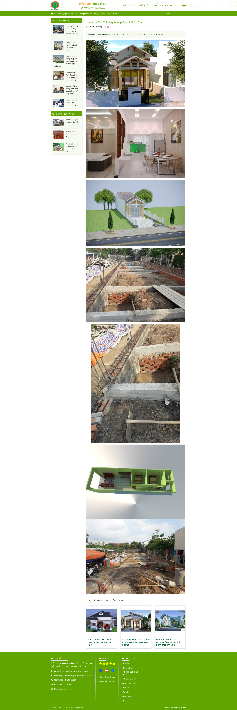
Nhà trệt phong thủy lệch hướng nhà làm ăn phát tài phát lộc (168, 642)
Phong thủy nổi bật (64, 114)
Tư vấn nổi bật (62, 21)
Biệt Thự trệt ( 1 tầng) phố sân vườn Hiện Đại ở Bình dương (136, 642)
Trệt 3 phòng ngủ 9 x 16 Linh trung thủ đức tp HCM (100, 642)
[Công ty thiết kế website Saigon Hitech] (180, 707)
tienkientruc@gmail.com (63, 14)
